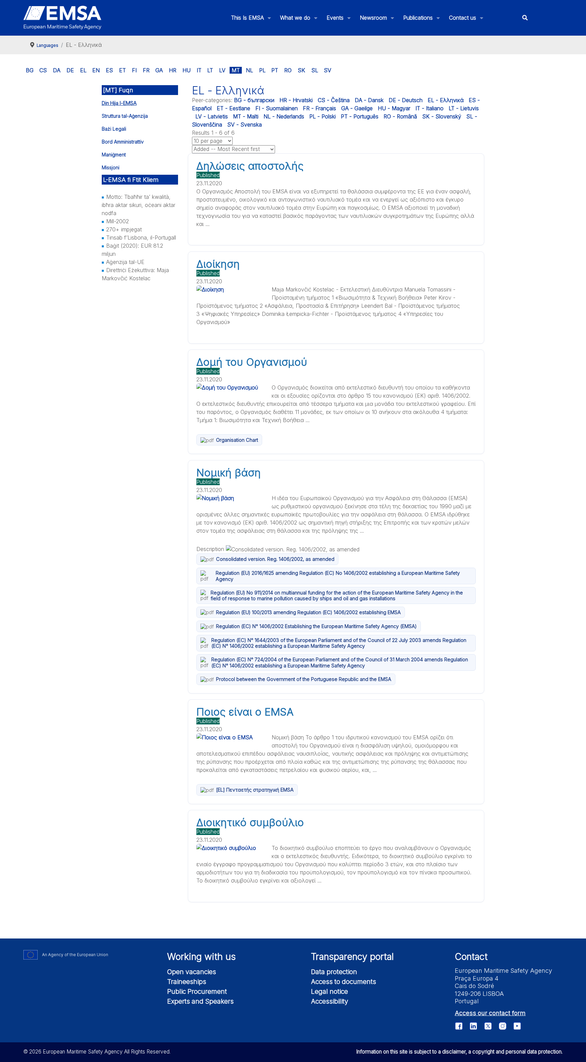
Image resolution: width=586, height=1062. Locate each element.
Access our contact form (490, 1013)
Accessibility (329, 1001)
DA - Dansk (369, 100)
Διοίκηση (218, 264)
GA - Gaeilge (357, 108)
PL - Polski (322, 116)
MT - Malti (245, 116)
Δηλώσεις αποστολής (250, 166)
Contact (471, 956)
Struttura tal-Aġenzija (125, 116)
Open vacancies (191, 972)
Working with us (201, 956)
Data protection (334, 972)
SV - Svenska (244, 124)
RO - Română (400, 116)
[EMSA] (62, 18)
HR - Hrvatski (296, 100)
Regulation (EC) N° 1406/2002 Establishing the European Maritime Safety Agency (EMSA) (316, 626)
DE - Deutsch (406, 100)
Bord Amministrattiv (123, 142)
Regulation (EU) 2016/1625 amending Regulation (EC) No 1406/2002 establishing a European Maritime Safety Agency (338, 576)
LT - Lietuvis (464, 108)
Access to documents (343, 982)
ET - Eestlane (233, 108)
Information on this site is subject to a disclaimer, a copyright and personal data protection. (459, 1051)
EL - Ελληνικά (446, 100)
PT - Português (359, 116)
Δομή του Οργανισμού (251, 362)
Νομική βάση (228, 473)
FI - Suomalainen (276, 108)
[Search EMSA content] (524, 17)
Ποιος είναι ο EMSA (245, 712)
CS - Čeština (334, 100)
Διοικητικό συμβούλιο (250, 822)
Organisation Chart (237, 440)
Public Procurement (197, 991)
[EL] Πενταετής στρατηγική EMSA (255, 790)
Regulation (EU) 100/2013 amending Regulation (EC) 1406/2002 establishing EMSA (308, 612)
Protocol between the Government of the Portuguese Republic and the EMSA (303, 679)
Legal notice (329, 991)
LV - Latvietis (211, 116)
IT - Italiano (429, 108)
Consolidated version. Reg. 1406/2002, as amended (275, 559)
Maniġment (114, 154)
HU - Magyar (394, 108)
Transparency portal (352, 956)
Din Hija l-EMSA (119, 103)
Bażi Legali (114, 129)
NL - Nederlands (283, 116)
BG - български (254, 100)
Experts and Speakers (200, 1001)
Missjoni (110, 167)
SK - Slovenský (441, 116)
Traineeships (186, 982)
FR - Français (319, 108)
